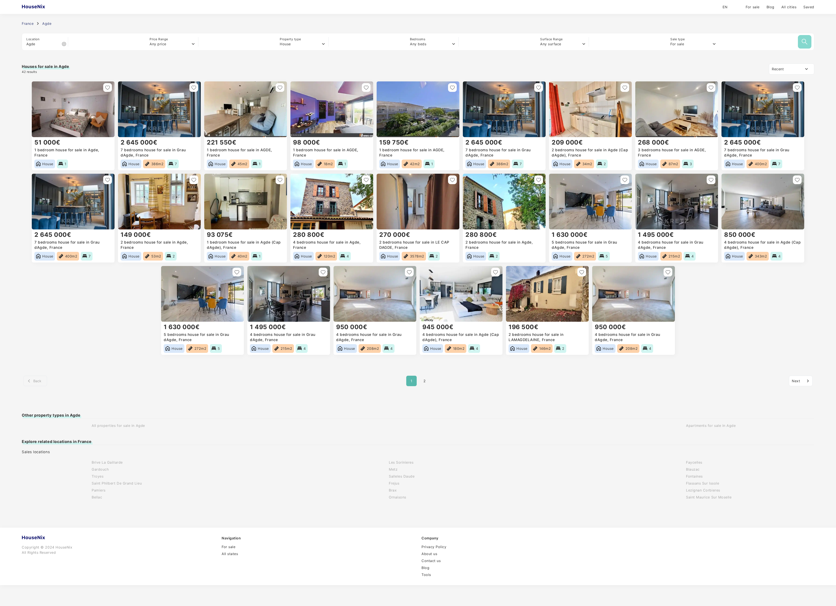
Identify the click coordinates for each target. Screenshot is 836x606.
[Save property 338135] (495, 272)
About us (429, 554)
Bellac (97, 497)
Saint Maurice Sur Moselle (709, 497)
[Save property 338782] (237, 272)
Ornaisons (397, 497)
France (28, 23)
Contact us (431, 561)
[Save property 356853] (280, 87)
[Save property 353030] (624, 87)
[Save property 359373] (193, 87)
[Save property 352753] (797, 87)
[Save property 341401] (538, 179)
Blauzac (693, 469)
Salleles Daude (402, 476)
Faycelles (694, 462)
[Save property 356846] (452, 87)
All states (230, 554)
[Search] (804, 42)
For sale (752, 7)
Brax (393, 490)
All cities (788, 7)
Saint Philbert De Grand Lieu (117, 483)
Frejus (394, 483)
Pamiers (99, 490)
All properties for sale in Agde (118, 425)
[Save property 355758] (538, 87)
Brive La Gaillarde (107, 462)
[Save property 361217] (107, 87)
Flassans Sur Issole (702, 483)
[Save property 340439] (711, 179)
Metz (393, 469)
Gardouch (100, 469)
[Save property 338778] (409, 272)
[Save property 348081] (280, 179)
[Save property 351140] (107, 179)
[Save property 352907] (711, 87)
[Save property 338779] (323, 272)
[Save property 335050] (581, 272)
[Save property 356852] (366, 87)
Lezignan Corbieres (703, 490)
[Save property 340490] (624, 179)
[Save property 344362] (452, 179)
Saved (808, 7)
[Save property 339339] (797, 179)
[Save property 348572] (193, 179)
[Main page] (42, 6)
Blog (770, 7)
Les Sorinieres (401, 462)
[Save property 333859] (668, 272)
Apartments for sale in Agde (711, 425)
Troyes (97, 476)
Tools (426, 574)
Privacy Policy (434, 547)
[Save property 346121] (366, 179)
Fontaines (694, 476)
